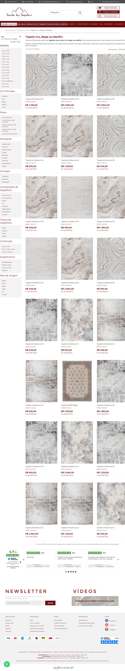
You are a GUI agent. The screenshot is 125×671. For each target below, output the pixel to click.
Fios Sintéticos (7, 198)
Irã (3, 291)
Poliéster (5, 206)
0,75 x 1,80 (5, 64)
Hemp (4, 201)
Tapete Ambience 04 (34, 160)
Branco (4, 104)
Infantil (4, 166)
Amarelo (5, 96)
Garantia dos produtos (37, 628)
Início (7, 30)
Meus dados (58, 620)
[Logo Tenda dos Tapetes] (19, 7)
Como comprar (35, 623)
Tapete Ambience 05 (70, 221)
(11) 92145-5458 (29, 1)
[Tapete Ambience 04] (41, 136)
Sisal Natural (6, 212)
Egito (3, 286)
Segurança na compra (37, 626)
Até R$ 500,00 (7, 117)
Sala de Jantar (6, 149)
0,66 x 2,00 (5, 59)
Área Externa (6, 163)
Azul (3, 99)
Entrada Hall (6, 144)
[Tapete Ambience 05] (77, 197)
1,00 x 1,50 (5, 75)
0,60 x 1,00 (5, 53)
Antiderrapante (7, 262)
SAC (92, 1)
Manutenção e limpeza (37, 631)
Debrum (5, 270)
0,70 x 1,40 (5, 62)
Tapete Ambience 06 (34, 99)
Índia (3, 289)
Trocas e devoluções (60, 628)
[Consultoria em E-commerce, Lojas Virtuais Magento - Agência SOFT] (63, 666)
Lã (3, 203)
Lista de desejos (59, 626)
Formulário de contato (86, 626)
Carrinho (116, 1)
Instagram (112, 629)
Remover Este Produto (20, 36)
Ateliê (7, 626)
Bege (4, 102)
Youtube (112, 625)
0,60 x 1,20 (5, 56)
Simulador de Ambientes (110, 12)
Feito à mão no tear (8, 249)
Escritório (5, 160)
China (4, 283)
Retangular (5, 182)
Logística (8, 628)
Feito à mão (6, 246)
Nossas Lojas (9, 623)
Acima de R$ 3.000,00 (9, 134)
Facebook (112, 621)
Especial (13, 30)
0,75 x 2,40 (5, 67)
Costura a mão (7, 267)
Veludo (4, 236)
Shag (3, 233)
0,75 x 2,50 (5, 70)
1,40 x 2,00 (5, 78)
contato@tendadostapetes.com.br (50, 1)
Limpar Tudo (15, 42)
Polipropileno (6, 209)
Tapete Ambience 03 (70, 99)
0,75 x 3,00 (5, 73)
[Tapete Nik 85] (77, 381)
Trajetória (8, 620)
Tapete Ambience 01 (69, 344)
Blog (31, 620)
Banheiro (5, 155)
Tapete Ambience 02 (106, 344)
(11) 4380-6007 (83, 620)
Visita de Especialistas (110, 16)
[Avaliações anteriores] (23, 559)
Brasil (3, 280)
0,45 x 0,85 (5, 50)
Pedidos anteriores (60, 623)
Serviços (8, 631)
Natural (4, 231)
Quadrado (5, 176)
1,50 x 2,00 (5, 86)
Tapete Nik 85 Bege (69, 405)
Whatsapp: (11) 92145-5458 (86, 623)
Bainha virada (6, 265)
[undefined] (20, 562)
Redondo (5, 179)
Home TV (5, 147)
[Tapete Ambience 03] (77, 74)
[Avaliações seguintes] (118, 559)
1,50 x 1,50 (5, 84)
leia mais (109, 559)
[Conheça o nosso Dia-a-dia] (96, 601)
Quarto (4, 152)
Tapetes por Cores (23, 30)
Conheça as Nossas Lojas (75, 1)
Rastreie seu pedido (107, 1)
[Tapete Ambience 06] (41, 74)
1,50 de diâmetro (7, 81)
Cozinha (4, 158)
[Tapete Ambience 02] (41, 381)
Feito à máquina (7, 252)
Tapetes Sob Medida (110, 7)
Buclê (4, 228)
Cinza (4, 107)
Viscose (4, 214)
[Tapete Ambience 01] (77, 319)
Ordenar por (113, 49)
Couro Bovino (6, 195)
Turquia (4, 294)
